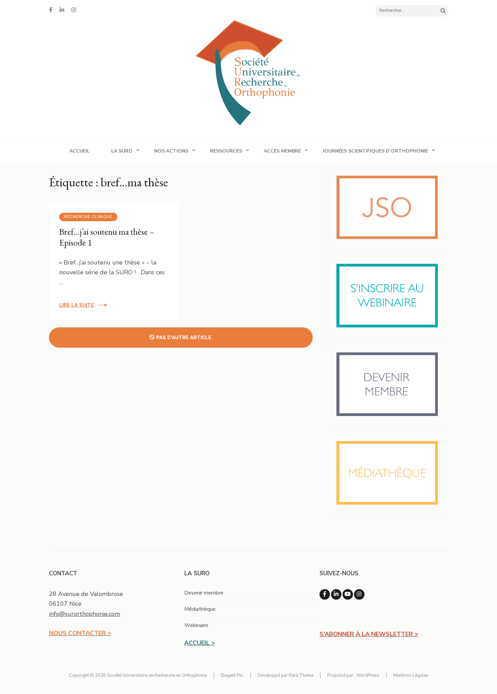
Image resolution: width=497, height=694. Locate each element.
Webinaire (196, 625)
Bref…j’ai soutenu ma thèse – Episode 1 (106, 237)
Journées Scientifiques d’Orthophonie (375, 151)
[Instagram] (73, 10)
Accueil (79, 151)
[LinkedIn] (62, 10)
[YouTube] (347, 594)
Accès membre (282, 151)
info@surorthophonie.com (84, 614)
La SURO (122, 151)
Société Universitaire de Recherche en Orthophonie (157, 675)
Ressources (226, 151)
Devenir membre (203, 593)
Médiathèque (200, 609)
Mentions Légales (410, 675)
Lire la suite (76, 305)
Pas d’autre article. (184, 337)
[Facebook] (50, 10)
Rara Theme (301, 675)
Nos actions (171, 151)
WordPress (367, 675)
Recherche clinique (88, 216)
